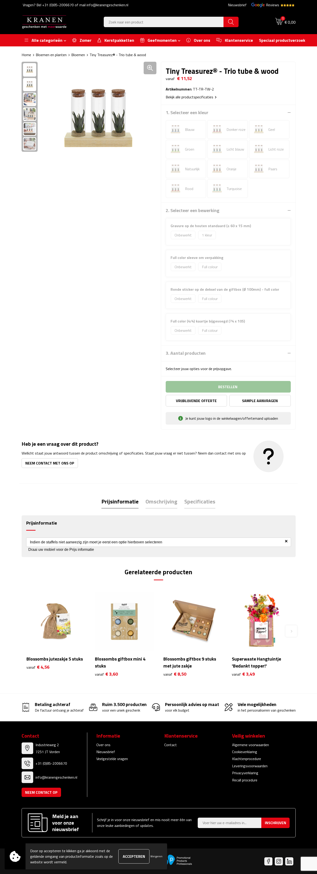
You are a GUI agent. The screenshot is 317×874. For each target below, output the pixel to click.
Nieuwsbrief (237, 5)
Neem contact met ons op (49, 463)
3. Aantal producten (186, 353)
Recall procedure (244, 780)
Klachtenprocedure (246, 758)
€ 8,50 (174, 674)
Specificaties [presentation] (199, 501)
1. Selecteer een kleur (187, 113)
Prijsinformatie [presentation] (120, 501)
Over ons (103, 745)
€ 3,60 (106, 674)
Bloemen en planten (51, 55)
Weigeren (156, 856)
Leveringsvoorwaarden (250, 766)
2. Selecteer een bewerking (192, 210)
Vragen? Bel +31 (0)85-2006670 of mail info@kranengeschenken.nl (75, 5)
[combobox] (164, 22)
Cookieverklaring (244, 752)
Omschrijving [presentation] (161, 501)
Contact (170, 745)
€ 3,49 (243, 674)
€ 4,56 (37, 667)
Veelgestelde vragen (112, 758)
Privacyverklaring (245, 773)
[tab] (120, 501)
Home (26, 55)
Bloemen (78, 55)
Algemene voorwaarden (250, 745)
